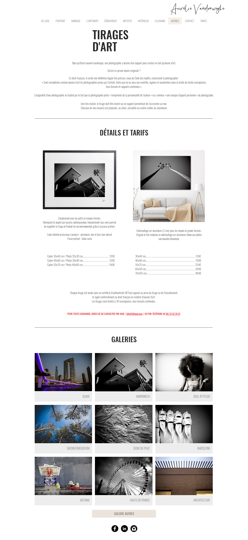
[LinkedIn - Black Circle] (124, 528)
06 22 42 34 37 (173, 314)
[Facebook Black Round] (114, 528)
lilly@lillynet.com (135, 314)
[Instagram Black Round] (133, 528)
